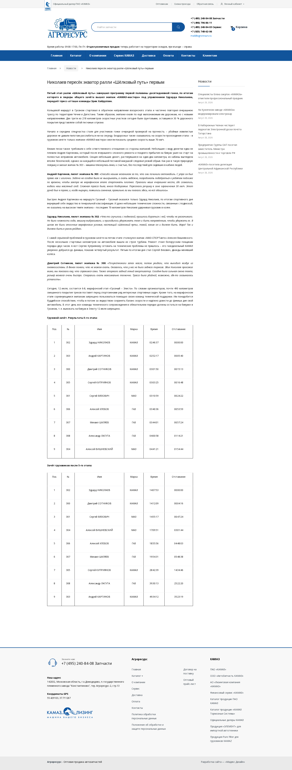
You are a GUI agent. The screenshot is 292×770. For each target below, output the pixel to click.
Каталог (76, 55)
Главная (57, 55)
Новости (71, 68)
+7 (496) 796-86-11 (201, 22)
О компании (97, 55)
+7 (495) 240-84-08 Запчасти (207, 18)
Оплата (168, 55)
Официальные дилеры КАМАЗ (227, 720)
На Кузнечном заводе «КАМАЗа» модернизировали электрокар (216, 111)
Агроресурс (54, 761)
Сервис (136, 688)
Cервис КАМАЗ (124, 55)
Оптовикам (162, 3)
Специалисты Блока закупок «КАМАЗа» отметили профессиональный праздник (220, 96)
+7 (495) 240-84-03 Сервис (206, 27)
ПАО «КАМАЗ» (218, 669)
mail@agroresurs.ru (201, 35)
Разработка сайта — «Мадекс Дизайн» (223, 761)
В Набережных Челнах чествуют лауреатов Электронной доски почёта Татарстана (219, 129)
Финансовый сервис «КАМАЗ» (227, 692)
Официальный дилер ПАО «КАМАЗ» (71, 3)
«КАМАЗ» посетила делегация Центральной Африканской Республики (220, 166)
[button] (232, 4)
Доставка (148, 55)
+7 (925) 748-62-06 (201, 31)
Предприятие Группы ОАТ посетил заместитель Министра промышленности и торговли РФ (217, 149)
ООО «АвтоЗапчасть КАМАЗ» (227, 675)
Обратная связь (205, 3)
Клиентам (210, 55)
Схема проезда (182, 3)
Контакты (188, 55)
